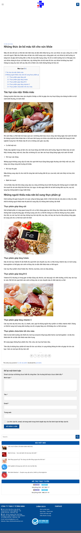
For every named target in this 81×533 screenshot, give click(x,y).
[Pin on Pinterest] (46, 355)
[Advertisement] (40, 23)
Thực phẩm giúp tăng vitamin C (18, 84)
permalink (38, 363)
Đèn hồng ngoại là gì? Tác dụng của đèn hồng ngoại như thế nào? (26, 459)
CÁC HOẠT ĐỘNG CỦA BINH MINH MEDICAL (20, 446)
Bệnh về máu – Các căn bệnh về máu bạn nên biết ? (22, 453)
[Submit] (78, 437)
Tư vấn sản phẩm (8, 44)
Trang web (7, 412)
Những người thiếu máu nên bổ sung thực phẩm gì (22, 75)
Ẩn (25, 68)
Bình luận (7, 378)
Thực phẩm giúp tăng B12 (17, 82)
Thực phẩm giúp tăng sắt (16, 77)
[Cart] (77, 4)
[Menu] (2, 4)
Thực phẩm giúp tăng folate (17, 79)
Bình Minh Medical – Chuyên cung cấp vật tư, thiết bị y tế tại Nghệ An (27, 472)
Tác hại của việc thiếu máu (14, 72)
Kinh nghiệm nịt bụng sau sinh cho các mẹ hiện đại (22, 466)
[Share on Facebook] (35, 355)
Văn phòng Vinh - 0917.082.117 (40, 487)
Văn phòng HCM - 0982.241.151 (40, 492)
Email (6, 403)
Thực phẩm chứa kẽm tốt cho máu (19, 87)
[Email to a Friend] (42, 355)
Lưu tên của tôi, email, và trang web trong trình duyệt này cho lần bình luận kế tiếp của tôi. (37, 422)
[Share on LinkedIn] (49, 355)
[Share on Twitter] (38, 355)
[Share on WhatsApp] (31, 355)
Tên (6, 394)
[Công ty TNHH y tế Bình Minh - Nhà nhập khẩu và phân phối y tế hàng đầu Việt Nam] (40, 4)
